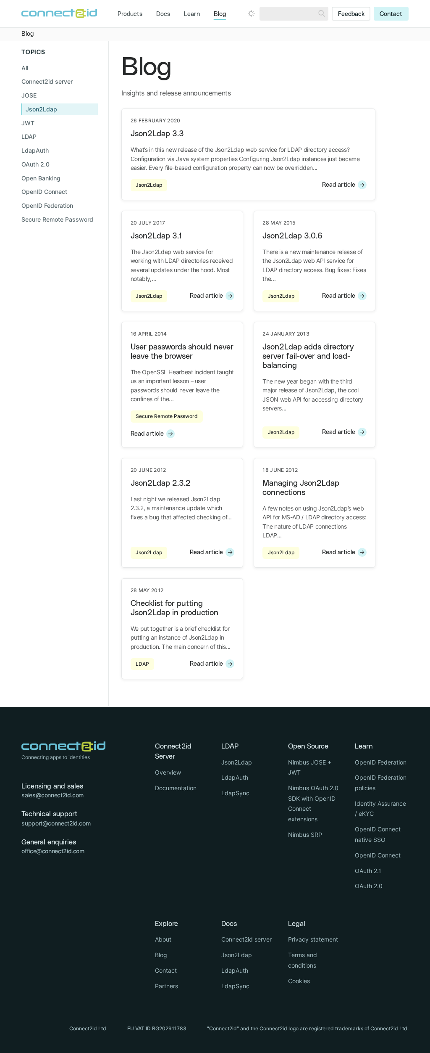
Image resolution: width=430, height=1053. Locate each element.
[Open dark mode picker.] (251, 13)
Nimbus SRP (305, 834)
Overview (168, 772)
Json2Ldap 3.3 (157, 134)
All (24, 67)
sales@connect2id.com (52, 795)
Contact (391, 14)
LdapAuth (234, 777)
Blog (220, 14)
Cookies (299, 980)
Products (130, 14)
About (163, 939)
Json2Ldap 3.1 (156, 236)
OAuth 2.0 (369, 885)
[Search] (321, 14)
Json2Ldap (236, 762)
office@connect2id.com (52, 851)
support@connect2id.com (55, 823)
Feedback (351, 14)
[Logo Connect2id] (59, 13)
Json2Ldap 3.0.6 (292, 236)
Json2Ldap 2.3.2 (161, 483)
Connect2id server (246, 939)
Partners (166, 986)
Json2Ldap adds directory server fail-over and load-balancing (308, 356)
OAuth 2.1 (368, 870)
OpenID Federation (380, 762)
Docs (163, 14)
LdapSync (235, 792)
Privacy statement (313, 939)
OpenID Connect (378, 855)
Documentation (176, 787)
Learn (192, 14)
